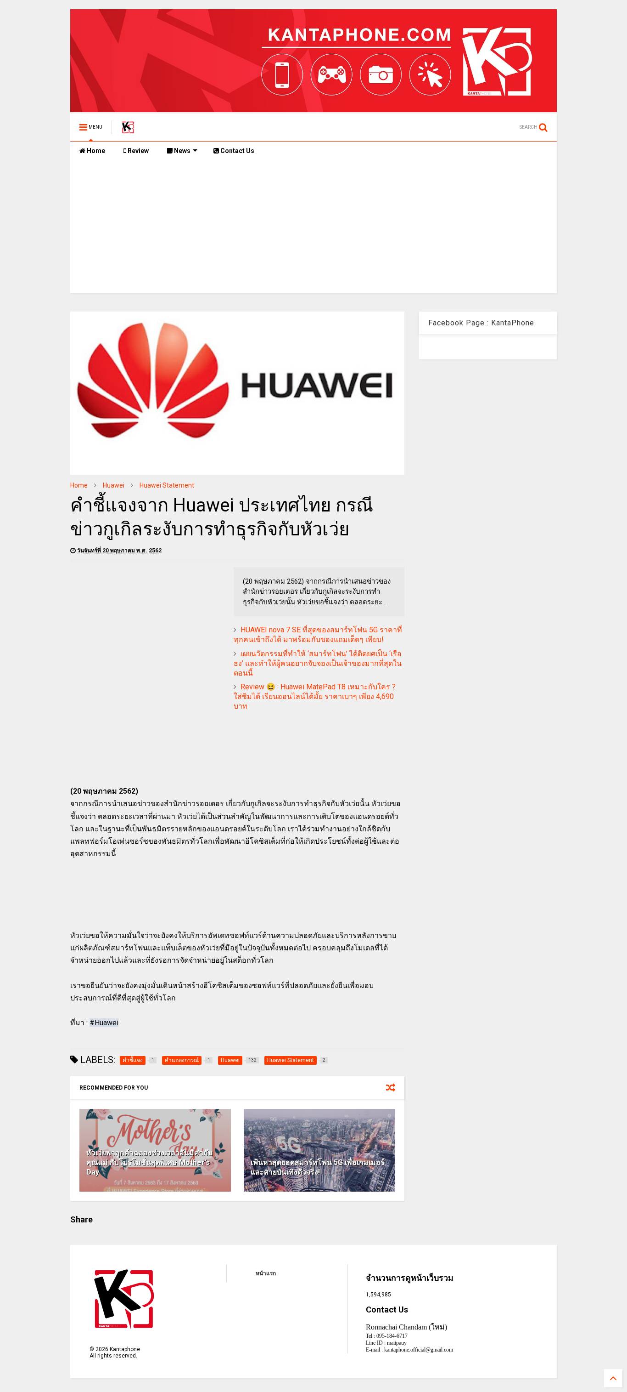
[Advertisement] (313, 229)
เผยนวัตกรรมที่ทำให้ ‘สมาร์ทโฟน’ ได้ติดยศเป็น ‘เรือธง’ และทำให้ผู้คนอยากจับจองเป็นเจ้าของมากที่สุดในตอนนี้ (318, 663)
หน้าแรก (266, 1273)
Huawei (113, 485)
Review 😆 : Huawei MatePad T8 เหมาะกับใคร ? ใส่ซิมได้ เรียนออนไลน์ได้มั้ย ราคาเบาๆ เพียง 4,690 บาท (315, 696)
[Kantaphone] (128, 130)
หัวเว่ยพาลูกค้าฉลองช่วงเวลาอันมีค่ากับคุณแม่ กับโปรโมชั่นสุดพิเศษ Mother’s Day (149, 1162)
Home (95, 150)
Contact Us (236, 150)
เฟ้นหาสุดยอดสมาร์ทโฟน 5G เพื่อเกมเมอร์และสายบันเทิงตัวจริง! (318, 1167)
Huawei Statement (167, 485)
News (181, 150)
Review (137, 150)
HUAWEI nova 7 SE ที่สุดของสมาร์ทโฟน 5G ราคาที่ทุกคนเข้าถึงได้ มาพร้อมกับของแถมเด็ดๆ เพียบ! (318, 634)
